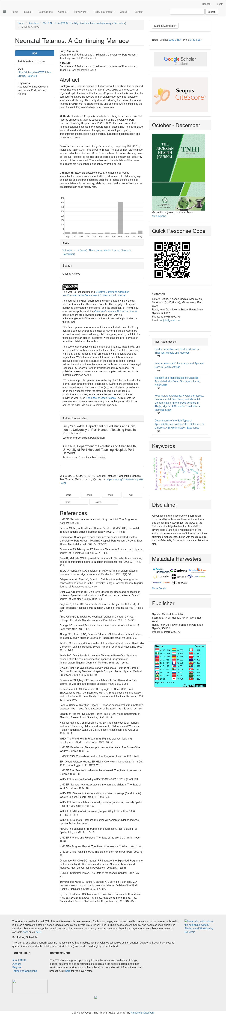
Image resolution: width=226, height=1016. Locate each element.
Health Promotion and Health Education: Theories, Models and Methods (177, 350)
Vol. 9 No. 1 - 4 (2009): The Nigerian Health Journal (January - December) (84, 23)
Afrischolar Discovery (142, 1012)
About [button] (123, 11)
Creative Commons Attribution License (115, 311)
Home (14, 11)
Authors (16, 963)
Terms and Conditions (24, 971)
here (25, 932)
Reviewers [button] (80, 11)
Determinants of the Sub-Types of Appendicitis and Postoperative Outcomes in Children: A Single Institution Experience (179, 424)
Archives (33, 23)
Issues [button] (27, 11)
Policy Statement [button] (103, 11)
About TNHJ (19, 960)
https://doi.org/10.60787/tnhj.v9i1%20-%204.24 (34, 73)
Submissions (45, 11)
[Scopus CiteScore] (180, 94)
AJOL (39, 932)
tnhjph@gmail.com (170, 320)
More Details (159, 588)
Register (206, 3)
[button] (69, 495)
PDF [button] (34, 53)
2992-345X (175, 39)
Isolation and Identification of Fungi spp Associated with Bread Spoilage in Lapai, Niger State (177, 381)
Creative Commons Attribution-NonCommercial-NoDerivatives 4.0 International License (96, 293)
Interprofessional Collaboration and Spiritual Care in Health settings (179, 365)
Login (220, 3)
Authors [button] (62, 11)
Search (212, 11)
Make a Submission (165, 25)
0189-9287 (196, 39)
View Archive (159, 216)
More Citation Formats (72, 489)
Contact (139, 11)
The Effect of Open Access (101, 398)
